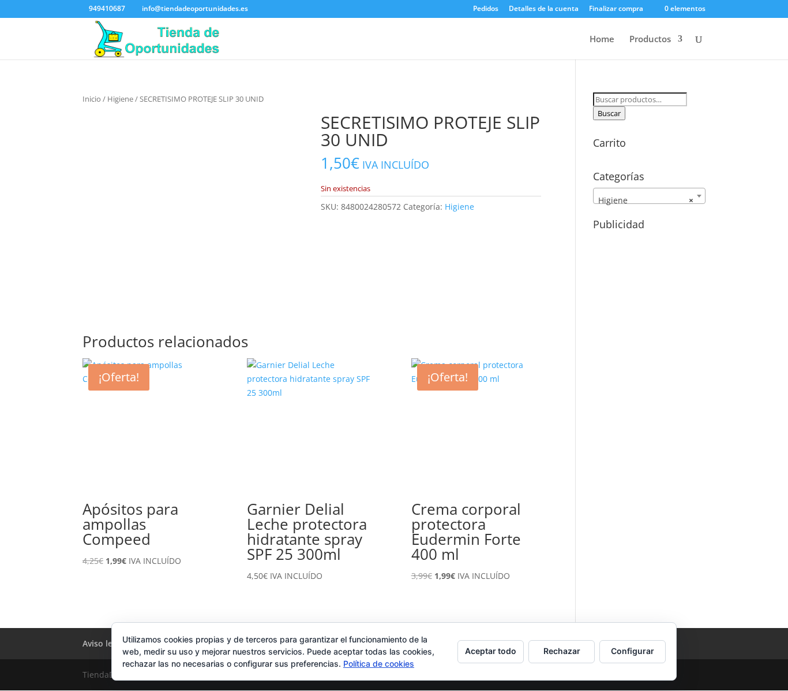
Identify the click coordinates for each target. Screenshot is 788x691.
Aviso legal (103, 643)
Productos (650, 39)
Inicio (91, 99)
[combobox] (649, 196)
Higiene (120, 99)
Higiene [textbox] (645, 200)
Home (602, 39)
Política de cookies (378, 663)
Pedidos (485, 9)
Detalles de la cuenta (544, 9)
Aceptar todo (490, 651)
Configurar (632, 651)
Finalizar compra (616, 9)
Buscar (609, 113)
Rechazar (561, 651)
